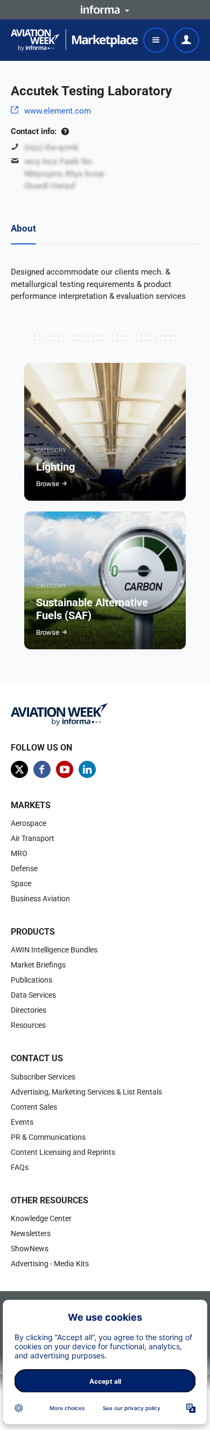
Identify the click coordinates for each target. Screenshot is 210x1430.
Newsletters (31, 1233)
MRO (19, 853)
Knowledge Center (41, 1218)
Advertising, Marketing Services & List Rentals (86, 1092)
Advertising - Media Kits (50, 1263)
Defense (24, 868)
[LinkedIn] (87, 769)
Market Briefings (38, 965)
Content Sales (34, 1107)
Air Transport (32, 838)
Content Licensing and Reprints (63, 1152)
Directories (28, 1010)
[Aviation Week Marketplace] (74, 40)
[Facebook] (42, 769)
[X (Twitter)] (19, 769)
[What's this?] (65, 131)
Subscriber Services (43, 1076)
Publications (31, 980)
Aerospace (28, 823)
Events (22, 1122)
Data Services (33, 995)
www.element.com (57, 111)
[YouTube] (64, 769)
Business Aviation (40, 898)
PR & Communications (48, 1137)
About (23, 228)
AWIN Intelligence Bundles (54, 949)
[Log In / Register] (186, 40)
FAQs (20, 1167)
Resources (28, 1025)
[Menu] (156, 40)
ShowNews (29, 1248)
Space (21, 883)
